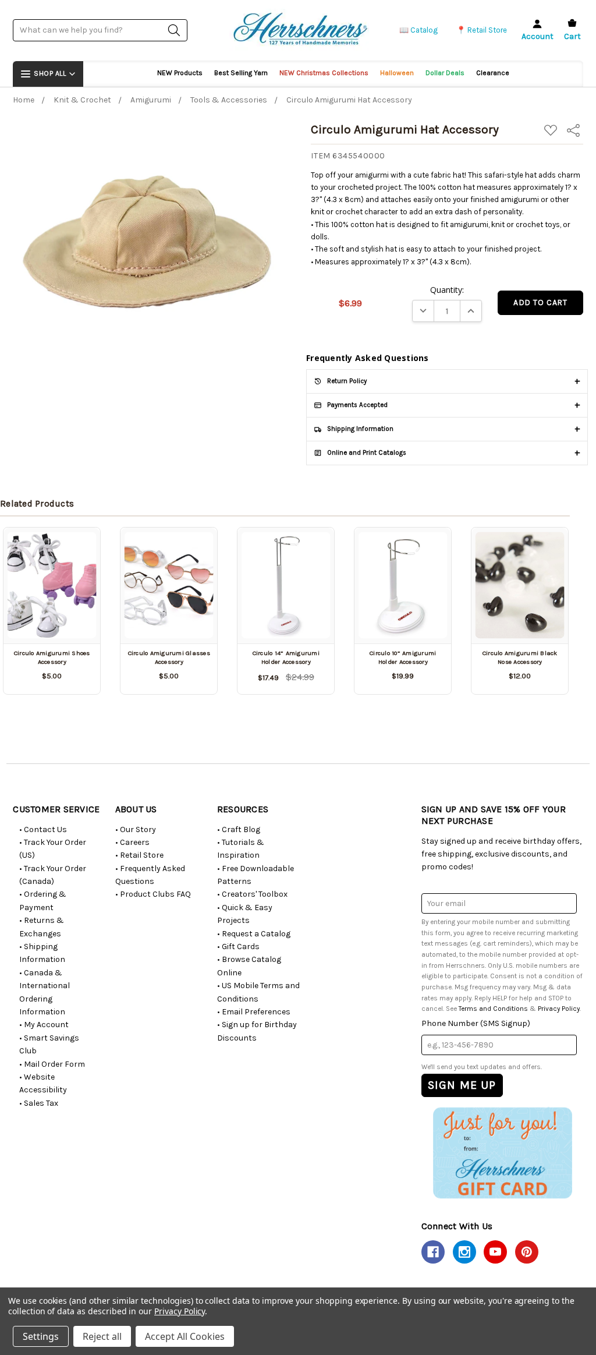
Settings (41, 1336)
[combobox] (100, 30)
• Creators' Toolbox (252, 894)
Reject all (102, 1336)
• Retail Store (139, 855)
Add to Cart (286, 623)
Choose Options (52, 623)
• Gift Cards (238, 946)
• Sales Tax (38, 1103)
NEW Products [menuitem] (180, 73)
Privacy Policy (559, 1008)
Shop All (50, 73)
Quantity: (447, 289)
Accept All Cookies (185, 1336)
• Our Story (135, 829)
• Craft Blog (238, 829)
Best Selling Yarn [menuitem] (241, 73)
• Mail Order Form (52, 1064)
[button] (502, 1153)
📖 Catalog (418, 30)
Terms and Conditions (493, 1008)
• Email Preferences (253, 1012)
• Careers (132, 842)
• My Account (44, 1024)
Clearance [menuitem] (492, 73)
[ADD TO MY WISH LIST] (78, 543)
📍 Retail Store (481, 30)
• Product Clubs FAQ (153, 894)
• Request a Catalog (253, 934)
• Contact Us (43, 829)
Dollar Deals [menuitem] (444, 73)
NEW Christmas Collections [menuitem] (323, 73)
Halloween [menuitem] (397, 73)
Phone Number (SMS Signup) (475, 1023)
